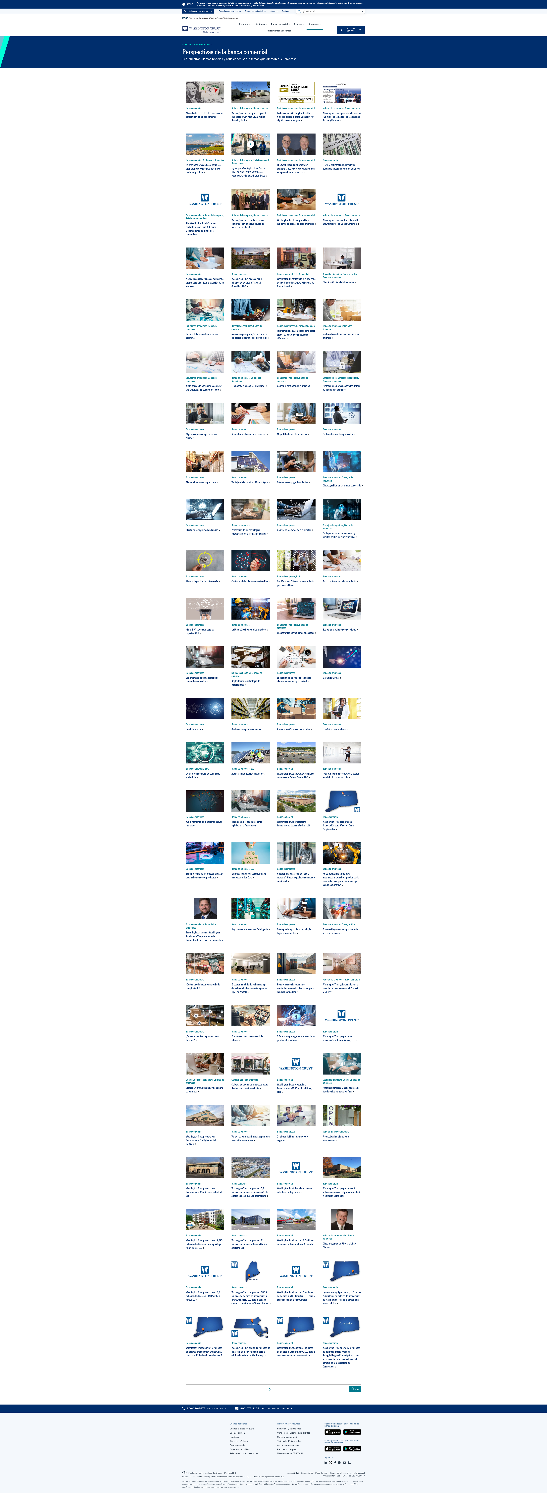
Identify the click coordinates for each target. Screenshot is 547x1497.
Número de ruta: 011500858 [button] (290, 1453)
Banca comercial (279, 24)
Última (355, 1389)
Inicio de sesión (350, 30)
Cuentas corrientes (239, 1433)
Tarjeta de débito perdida (289, 1441)
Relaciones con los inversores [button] (244, 1453)
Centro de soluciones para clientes (293, 1433)
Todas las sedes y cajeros (230, 11)
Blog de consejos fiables (255, 11)
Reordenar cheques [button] (286, 1449)
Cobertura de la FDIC (240, 1449)
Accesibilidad (293, 1473)
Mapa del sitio (321, 1473)
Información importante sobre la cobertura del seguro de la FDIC (224, 1477)
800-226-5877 (196, 1408)
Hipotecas (260, 24)
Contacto (285, 11)
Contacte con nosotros (288, 1445)
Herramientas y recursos (279, 31)
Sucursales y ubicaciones (289, 1428)
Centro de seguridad (287, 1437)
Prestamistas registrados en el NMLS (268, 1477)
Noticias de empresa (202, 44)
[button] (229, 5)
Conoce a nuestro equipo (242, 1428)
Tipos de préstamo (239, 1441)
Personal (243, 24)
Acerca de (314, 24)
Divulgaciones (307, 1473)
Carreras (273, 11)
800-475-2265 (249, 1408)
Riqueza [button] (298, 24)
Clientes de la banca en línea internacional (347, 1473)
